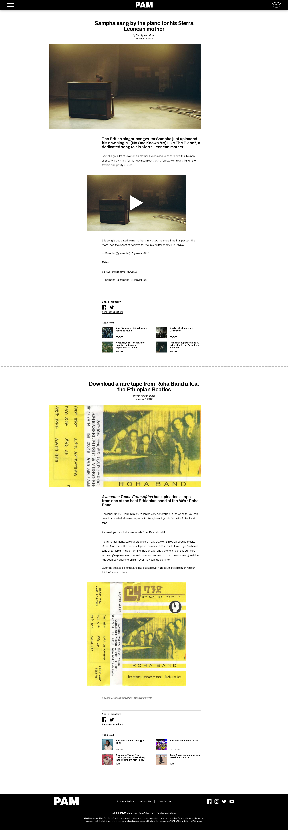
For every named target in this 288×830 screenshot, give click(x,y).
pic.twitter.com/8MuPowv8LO (119, 271)
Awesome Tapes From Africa (117, 698)
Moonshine (170, 813)
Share (276, 5)
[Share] (104, 307)
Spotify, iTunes (123, 165)
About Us (145, 801)
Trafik (152, 813)
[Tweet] (112, 307)
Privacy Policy (125, 801)
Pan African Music (145, 35)
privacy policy (171, 818)
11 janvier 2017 (140, 253)
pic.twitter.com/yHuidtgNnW (167, 245)
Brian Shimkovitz (143, 698)
